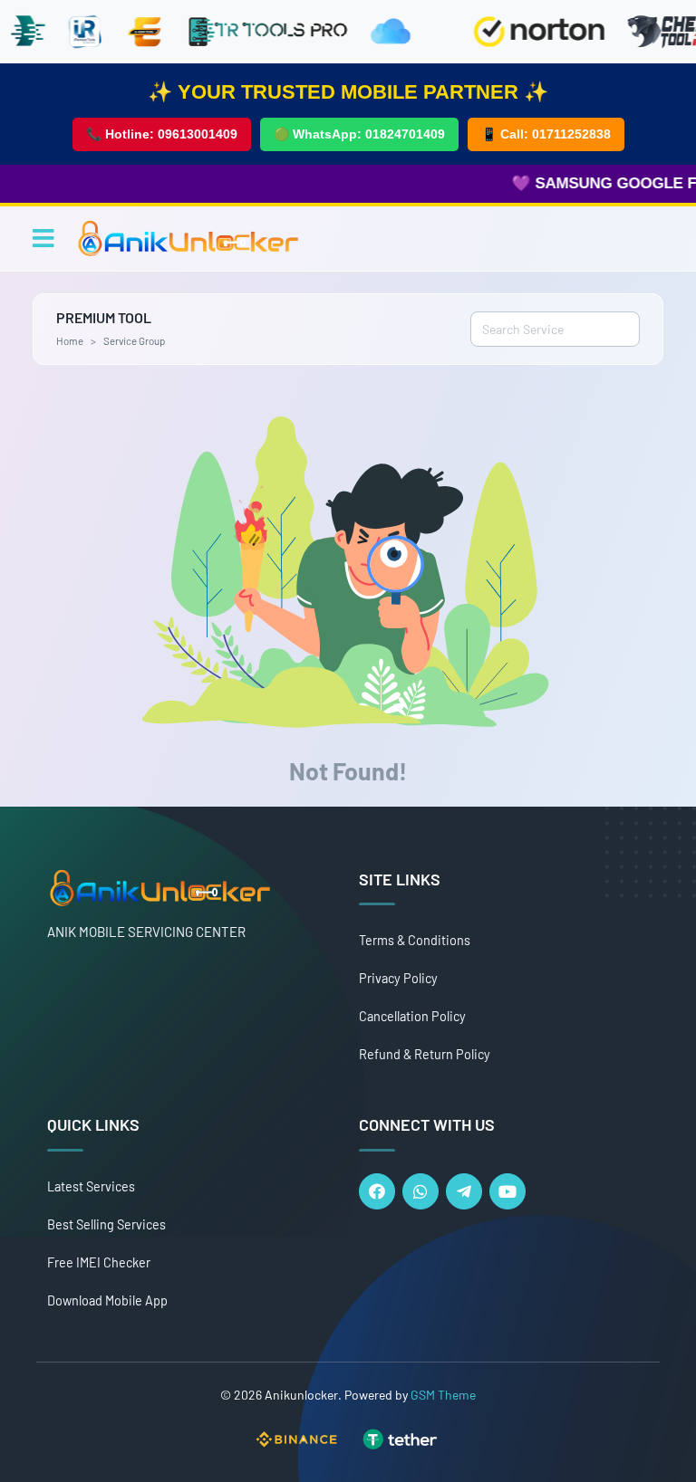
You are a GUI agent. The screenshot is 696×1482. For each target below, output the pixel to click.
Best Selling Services (106, 1224)
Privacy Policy (398, 978)
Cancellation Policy (412, 1016)
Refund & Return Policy (424, 1054)
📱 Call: (546, 134)
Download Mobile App (107, 1300)
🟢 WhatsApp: (359, 134)
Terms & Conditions (414, 940)
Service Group (134, 340)
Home (69, 340)
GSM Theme (443, 1394)
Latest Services (91, 1186)
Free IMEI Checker (98, 1262)
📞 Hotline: (161, 134)
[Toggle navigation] (43, 238)
